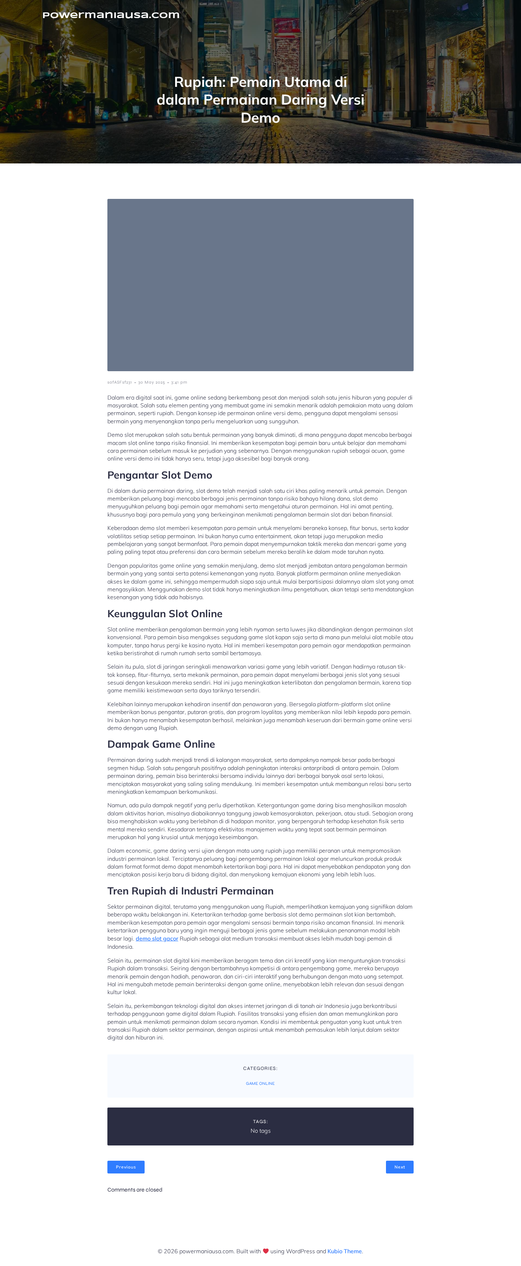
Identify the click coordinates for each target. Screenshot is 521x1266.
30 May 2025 (151, 382)
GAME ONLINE (260, 1083)
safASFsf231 (119, 382)
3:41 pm (179, 382)
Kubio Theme (344, 1251)
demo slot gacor (157, 938)
